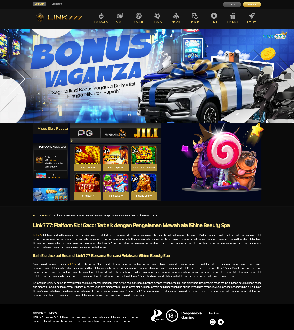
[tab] (85, 133)
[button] (6, 76)
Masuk (232, 4)
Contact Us (57, 3)
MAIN (87, 159)
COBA (87, 149)
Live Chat (39, 3)
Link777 (37, 235)
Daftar (252, 4)
